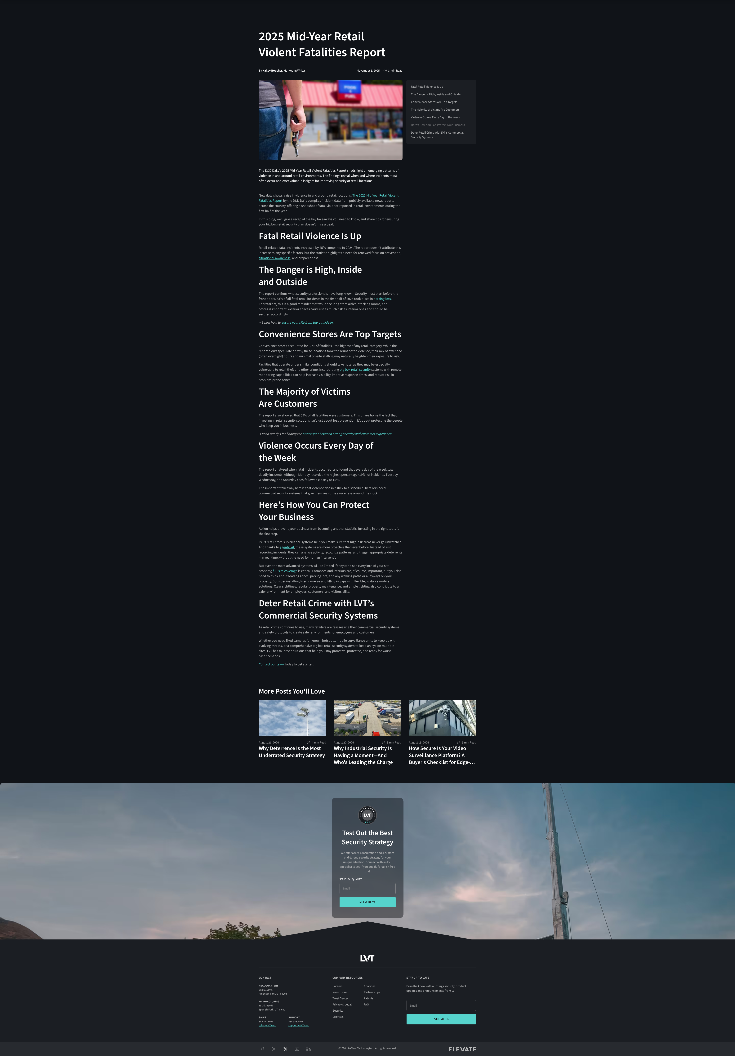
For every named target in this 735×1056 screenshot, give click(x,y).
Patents (368, 998)
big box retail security (355, 369)
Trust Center (340, 998)
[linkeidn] (308, 1049)
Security (337, 1011)
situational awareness (275, 258)
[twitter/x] (285, 1049)
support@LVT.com (298, 1025)
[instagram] (274, 1049)
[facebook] (262, 1049)
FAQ (366, 1004)
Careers (337, 986)
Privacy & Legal (342, 1004)
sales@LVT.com (267, 1025)
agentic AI (287, 547)
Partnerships (372, 992)
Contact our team (271, 664)
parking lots (382, 298)
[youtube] (297, 1049)
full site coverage (285, 571)
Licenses (338, 1017)
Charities (369, 986)
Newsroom (339, 992)
